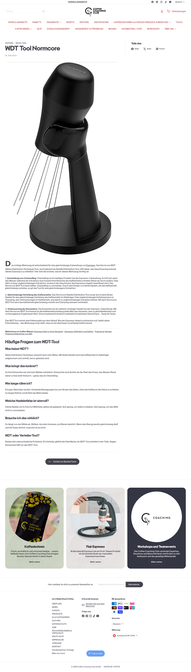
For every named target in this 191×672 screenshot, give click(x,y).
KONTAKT (56, 646)
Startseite (9, 43)
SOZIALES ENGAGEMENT (58, 29)
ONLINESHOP (52, 22)
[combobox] (26, 11)
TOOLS (179, 22)
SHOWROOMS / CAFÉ (132, 29)
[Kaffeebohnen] (34, 517)
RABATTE (36, 22)
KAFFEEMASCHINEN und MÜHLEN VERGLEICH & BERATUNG (141, 22)
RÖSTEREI (84, 22)
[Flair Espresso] (95, 517)
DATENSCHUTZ (59, 624)
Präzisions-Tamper (103, 331)
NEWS (55, 607)
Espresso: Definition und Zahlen (79, 331)
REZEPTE (70, 22)
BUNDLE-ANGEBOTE (17, 22)
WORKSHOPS (153, 29)
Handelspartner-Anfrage (63, 650)
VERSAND (56, 643)
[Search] (44, 11)
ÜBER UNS (169, 29)
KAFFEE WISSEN (22, 29)
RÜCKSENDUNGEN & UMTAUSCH (62, 631)
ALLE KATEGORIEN (61, 617)
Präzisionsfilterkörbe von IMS (18, 334)
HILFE (39, 29)
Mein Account (58, 653)
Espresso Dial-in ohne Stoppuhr (48, 331)
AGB (54, 627)
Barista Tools (21, 43)
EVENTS (56, 610)
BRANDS (112, 29)
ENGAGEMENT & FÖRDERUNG (89, 29)
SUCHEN (56, 620)
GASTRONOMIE (101, 22)
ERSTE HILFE (58, 636)
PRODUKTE (57, 614)
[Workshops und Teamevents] (156, 517)
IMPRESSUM (58, 640)
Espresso (90, 265)
